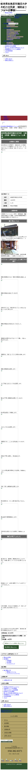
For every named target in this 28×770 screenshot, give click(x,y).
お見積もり (7, 118)
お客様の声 (7, 729)
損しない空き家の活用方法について (15, 36)
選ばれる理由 (18, 16)
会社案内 (16, 17)
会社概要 (9, 20)
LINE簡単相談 (10, 39)
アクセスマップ (10, 22)
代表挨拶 (9, 19)
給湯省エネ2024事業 (11, 35)
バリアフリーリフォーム (12, 26)
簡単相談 (6, 119)
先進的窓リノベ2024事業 (12, 32)
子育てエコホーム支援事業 (13, 33)
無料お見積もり (10, 44)
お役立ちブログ (10, 29)
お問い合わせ (7, 41)
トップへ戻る (14, 716)
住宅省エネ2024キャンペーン (13, 31)
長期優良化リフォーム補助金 (13, 38)
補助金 (5, 116)
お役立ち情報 (7, 28)
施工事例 (6, 23)
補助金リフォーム (11, 25)
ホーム (6, 720)
